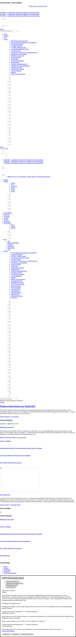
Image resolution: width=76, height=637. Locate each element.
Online (13, 183)
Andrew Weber (4, 505)
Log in (2, 29)
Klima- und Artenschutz (18, 74)
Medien (6, 181)
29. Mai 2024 (15, 416)
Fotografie (7, 216)
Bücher (13, 228)
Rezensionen (7, 223)
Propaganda (14, 59)
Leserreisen (10, 246)
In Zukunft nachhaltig (17, 61)
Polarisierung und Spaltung (19, 54)
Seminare (10, 244)
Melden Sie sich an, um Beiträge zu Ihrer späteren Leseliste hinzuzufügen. (29, 176)
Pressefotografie (15, 286)
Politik (13, 191)
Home (5, 34)
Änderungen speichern (27, 634)
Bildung (13, 72)
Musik (13, 226)
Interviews (7, 214)
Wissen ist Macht (16, 287)
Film (12, 224)
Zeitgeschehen (8, 213)
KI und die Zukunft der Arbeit (20, 49)
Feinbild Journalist (16, 67)
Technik (6, 219)
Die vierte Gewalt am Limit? (19, 41)
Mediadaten (7, 569)
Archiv (6, 39)
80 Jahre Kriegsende (17, 44)
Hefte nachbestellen (13, 243)
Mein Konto (11, 248)
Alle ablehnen (15, 634)
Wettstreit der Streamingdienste (20, 66)
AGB (9, 249)
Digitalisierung (15, 291)
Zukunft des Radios (17, 296)
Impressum (7, 571)
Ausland (6, 218)
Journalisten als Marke (17, 69)
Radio (13, 188)
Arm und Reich (15, 289)
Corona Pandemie (16, 70)
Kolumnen (7, 221)
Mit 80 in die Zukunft (17, 56)
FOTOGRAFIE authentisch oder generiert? (24, 42)
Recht (13, 189)
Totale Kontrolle (16, 57)
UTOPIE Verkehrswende (18, 47)
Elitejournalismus (16, 292)
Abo (5, 37)
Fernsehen (14, 186)
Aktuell (6, 180)
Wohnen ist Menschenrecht (19, 64)
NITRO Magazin (5, 416)
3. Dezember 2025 (15, 505)
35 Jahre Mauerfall (16, 46)
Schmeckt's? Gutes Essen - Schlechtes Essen (24, 52)
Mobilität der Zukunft (17, 282)
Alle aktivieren (6, 634)
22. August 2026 (21, 437)
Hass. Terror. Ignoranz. (18, 284)
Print (12, 184)
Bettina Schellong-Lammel (8, 437)
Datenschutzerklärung (10, 573)
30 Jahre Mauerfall (16, 281)
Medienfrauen (15, 62)
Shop (5, 239)
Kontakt (6, 36)
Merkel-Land (15, 294)
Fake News (14, 297)
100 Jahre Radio (16, 51)
